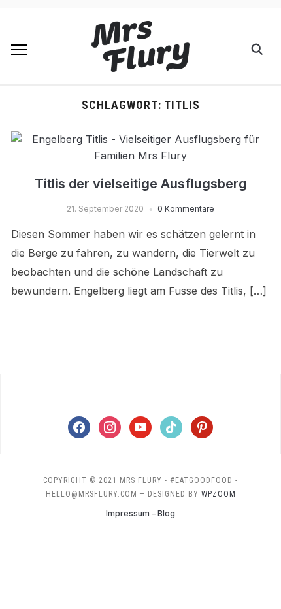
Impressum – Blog (140, 513)
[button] (19, 49)
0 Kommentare (185, 209)
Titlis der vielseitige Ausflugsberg (141, 183)
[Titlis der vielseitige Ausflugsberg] (140, 139)
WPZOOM (218, 494)
